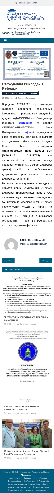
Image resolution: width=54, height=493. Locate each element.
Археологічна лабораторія (36, 490)
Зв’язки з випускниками (17, 484)
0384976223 (30, 25)
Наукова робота (14, 481)
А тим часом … (14, 478)
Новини (34, 93)
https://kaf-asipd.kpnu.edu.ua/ (33, 244)
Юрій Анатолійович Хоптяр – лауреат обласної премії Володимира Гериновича (26, 452)
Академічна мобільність (39, 484)
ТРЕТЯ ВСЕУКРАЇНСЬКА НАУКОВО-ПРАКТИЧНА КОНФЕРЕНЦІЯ (26, 318)
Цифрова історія (16, 490)
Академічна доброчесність (19, 487)
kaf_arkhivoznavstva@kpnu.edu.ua (29, 29)
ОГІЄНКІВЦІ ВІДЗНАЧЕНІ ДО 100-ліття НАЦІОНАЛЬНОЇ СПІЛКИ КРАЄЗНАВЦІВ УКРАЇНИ (10, 261)
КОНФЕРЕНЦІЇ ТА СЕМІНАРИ (15, 93)
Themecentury (26, 475)
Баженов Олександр (26, 98)
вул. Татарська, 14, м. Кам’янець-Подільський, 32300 (26, 33)
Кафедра (27, 478)
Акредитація (44, 481)
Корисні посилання (41, 487)
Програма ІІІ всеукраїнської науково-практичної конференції (22, 408)
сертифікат (25, 122)
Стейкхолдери (29, 481)
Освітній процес (40, 478)
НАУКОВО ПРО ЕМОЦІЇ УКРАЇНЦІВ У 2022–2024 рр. (47, 261)
